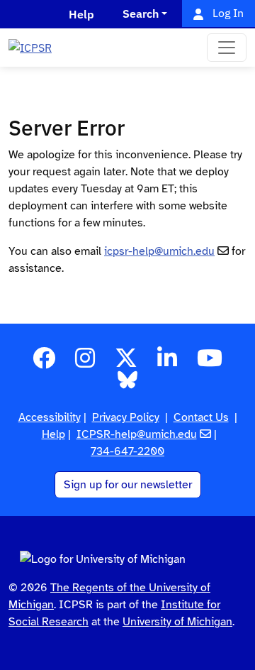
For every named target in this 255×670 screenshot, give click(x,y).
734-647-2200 (127, 451)
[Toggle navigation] (226, 47)
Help (53, 434)
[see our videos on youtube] (209, 363)
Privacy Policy (125, 417)
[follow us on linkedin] (167, 363)
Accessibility (49, 417)
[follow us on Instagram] (85, 363)
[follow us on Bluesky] (127, 385)
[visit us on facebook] (44, 363)
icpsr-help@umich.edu (159, 251)
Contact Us (201, 417)
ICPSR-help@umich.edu (136, 434)
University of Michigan (177, 622)
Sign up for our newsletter (128, 485)
